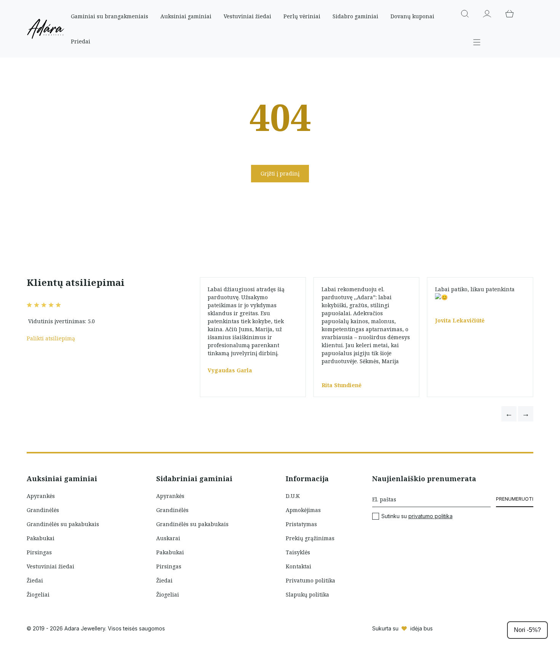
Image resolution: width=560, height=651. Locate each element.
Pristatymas (301, 524)
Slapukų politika (307, 594)
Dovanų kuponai (412, 16)
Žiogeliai (38, 594)
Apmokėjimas (303, 510)
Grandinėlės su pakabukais (63, 524)
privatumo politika (430, 516)
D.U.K (293, 495)
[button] (509, 413)
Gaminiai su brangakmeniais (109, 16)
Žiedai (35, 580)
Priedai (80, 41)
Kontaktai (298, 566)
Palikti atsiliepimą (51, 338)
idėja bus (421, 628)
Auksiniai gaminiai (185, 16)
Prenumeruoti (514, 499)
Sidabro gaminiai (355, 16)
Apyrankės (41, 495)
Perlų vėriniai (301, 16)
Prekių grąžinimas (310, 538)
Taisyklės (298, 552)
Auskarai (168, 538)
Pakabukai (40, 538)
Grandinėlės (43, 510)
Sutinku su (417, 516)
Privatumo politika (310, 580)
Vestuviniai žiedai (247, 16)
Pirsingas (39, 552)
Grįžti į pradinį (280, 173)
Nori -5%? (527, 630)
